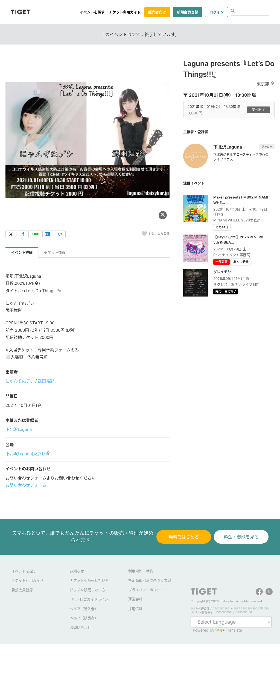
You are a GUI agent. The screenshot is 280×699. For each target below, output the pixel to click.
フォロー (266, 146)
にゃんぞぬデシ (19, 381)
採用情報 (135, 608)
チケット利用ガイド (125, 12)
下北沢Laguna (18, 429)
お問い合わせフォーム (25, 485)
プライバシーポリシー (146, 590)
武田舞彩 (46, 381)
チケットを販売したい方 (89, 580)
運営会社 (135, 599)
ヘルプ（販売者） (84, 618)
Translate (234, 630)
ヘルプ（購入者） (84, 608)
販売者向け (157, 12)
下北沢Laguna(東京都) (26, 453)
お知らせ (77, 571)
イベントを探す (92, 12)
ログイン (216, 12)
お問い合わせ (80, 627)
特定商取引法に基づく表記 (149, 580)
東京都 (263, 83)
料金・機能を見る (241, 537)
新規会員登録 (187, 12)
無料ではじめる (183, 537)
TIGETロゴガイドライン (89, 599)
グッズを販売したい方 (87, 590)
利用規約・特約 (140, 571)
